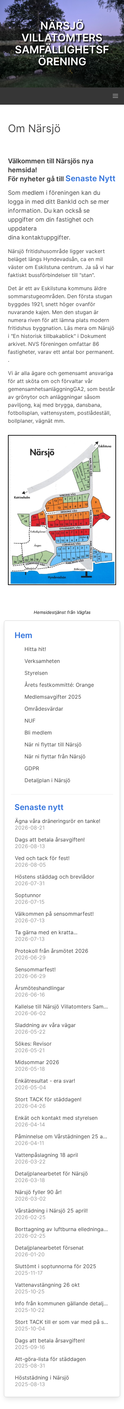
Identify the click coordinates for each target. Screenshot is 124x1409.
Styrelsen (36, 673)
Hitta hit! (35, 649)
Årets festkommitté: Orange (59, 684)
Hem (23, 635)
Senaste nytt (39, 807)
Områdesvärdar (43, 708)
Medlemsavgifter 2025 (52, 696)
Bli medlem (38, 732)
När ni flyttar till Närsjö (53, 744)
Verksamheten (42, 661)
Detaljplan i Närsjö (47, 780)
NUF (29, 720)
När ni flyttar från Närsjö (55, 756)
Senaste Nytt (90, 178)
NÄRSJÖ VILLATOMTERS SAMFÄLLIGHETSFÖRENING (62, 43)
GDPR (31, 768)
